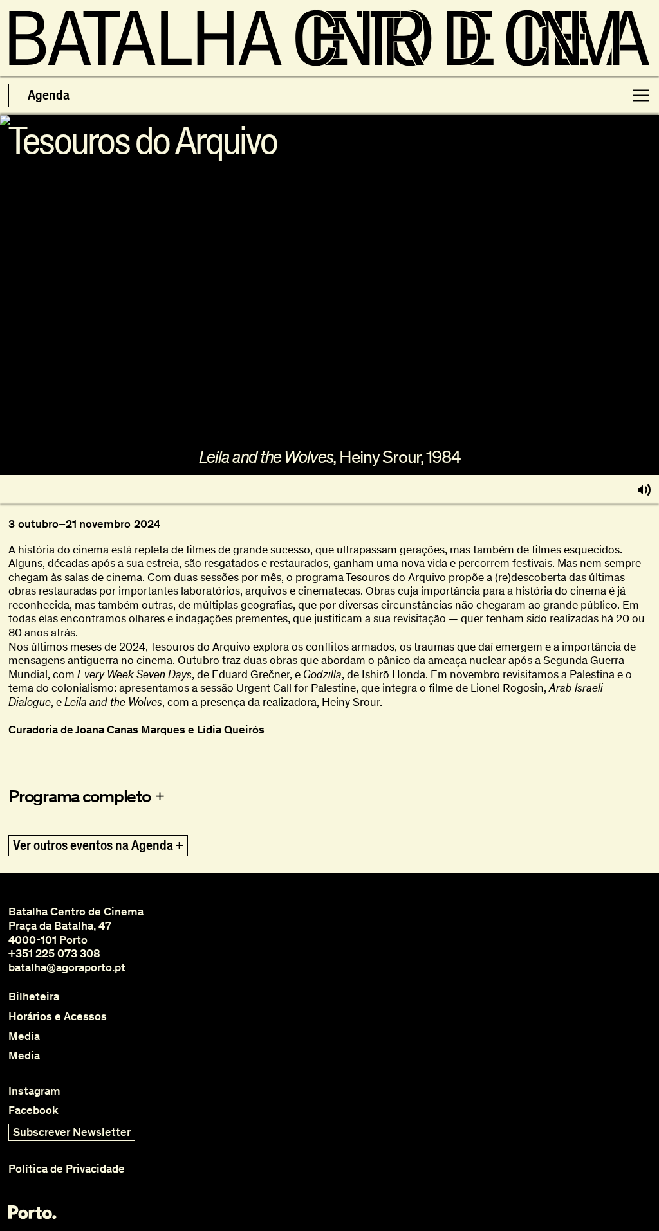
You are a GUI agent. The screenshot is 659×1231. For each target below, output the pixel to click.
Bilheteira (33, 996)
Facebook (33, 1110)
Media (24, 1036)
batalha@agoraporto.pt (66, 967)
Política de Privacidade (66, 1169)
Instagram (34, 1091)
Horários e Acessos (57, 1016)
